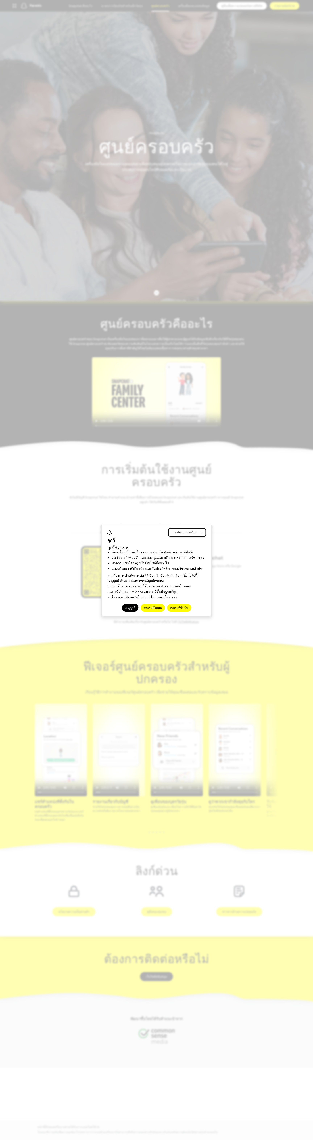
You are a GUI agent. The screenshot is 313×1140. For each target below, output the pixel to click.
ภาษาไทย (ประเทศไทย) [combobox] (184, 532)
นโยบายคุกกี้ (157, 597)
